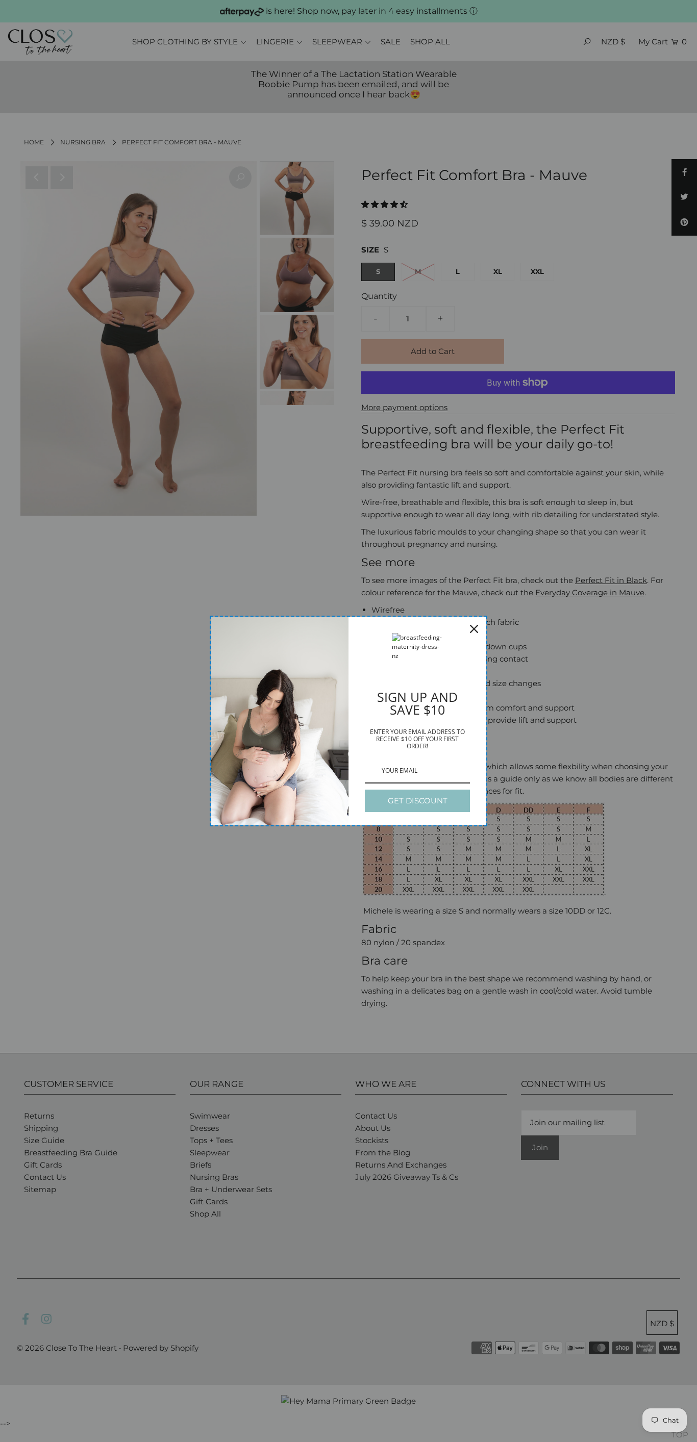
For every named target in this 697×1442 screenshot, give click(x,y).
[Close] (474, 629)
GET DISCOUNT (417, 800)
